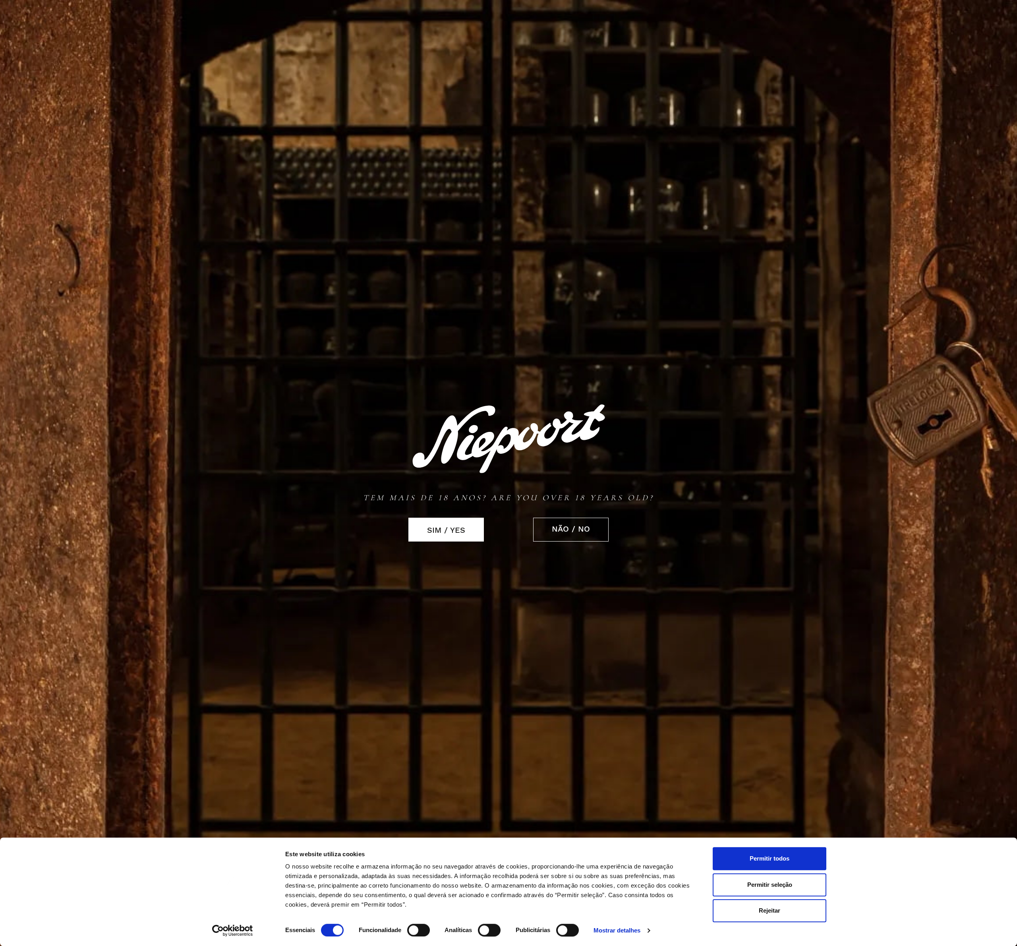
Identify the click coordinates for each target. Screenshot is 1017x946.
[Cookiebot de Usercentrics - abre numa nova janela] (232, 930)
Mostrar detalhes (617, 930)
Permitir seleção (769, 884)
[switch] (418, 930)
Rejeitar (769, 910)
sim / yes (446, 530)
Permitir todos (769, 858)
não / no (571, 529)
